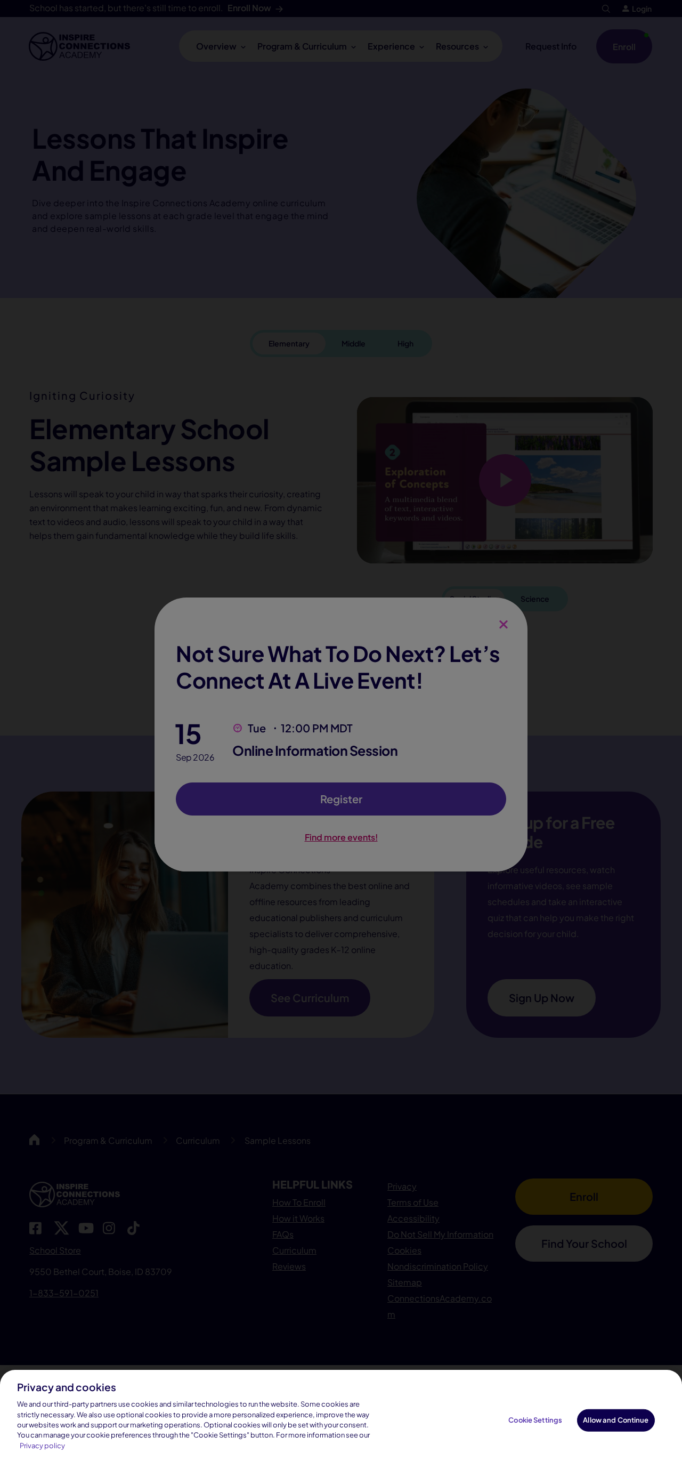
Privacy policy (42, 1445)
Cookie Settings (535, 1420)
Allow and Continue (615, 1420)
